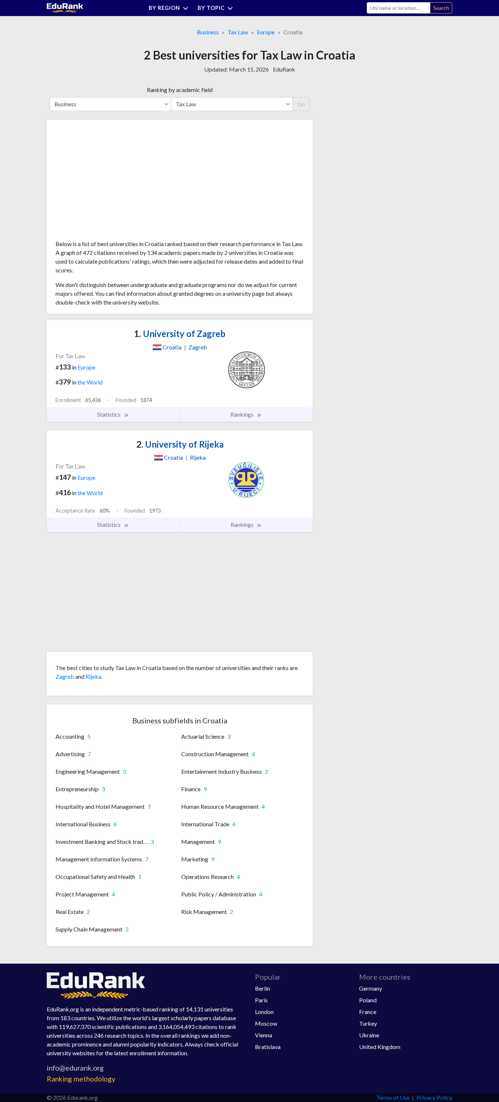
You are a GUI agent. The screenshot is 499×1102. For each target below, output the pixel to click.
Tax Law (238, 31)
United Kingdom (379, 1046)
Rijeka (93, 676)
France (367, 1011)
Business (208, 31)
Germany (370, 988)
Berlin (262, 988)
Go (301, 103)
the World (90, 382)
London (264, 1011)
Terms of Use (393, 1097)
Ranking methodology (81, 1079)
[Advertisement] (110, 182)
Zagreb (65, 676)
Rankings (243, 414)
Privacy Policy (434, 1097)
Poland (368, 999)
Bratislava (268, 1046)
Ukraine (369, 1035)
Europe (266, 31)
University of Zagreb (179, 333)
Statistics (109, 414)
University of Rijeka (180, 444)
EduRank (284, 69)
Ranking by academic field (180, 89)
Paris (261, 999)
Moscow (266, 1023)
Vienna (263, 1035)
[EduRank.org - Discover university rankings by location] (65, 7)
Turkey (368, 1023)
